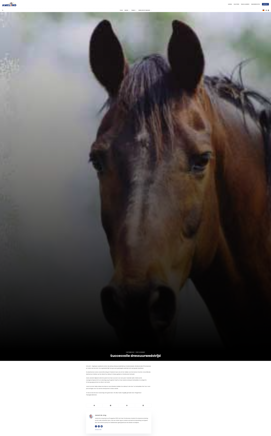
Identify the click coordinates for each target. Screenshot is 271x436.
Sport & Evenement (140, 352)
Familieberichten (255, 4)
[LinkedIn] (143, 405)
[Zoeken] (2, 10)
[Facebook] (266, 10)
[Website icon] (99, 426)
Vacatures (236, 4)
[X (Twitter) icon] (102, 426)
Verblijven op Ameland (144, 10)
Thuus (121, 10)
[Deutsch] (263, 10)
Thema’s (133, 10)
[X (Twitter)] (268, 10)
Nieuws (126, 10)
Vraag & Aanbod (245, 4)
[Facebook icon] (96, 426)
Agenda (230, 4)
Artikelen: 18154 (98, 429)
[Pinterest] (127, 405)
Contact (265, 4)
